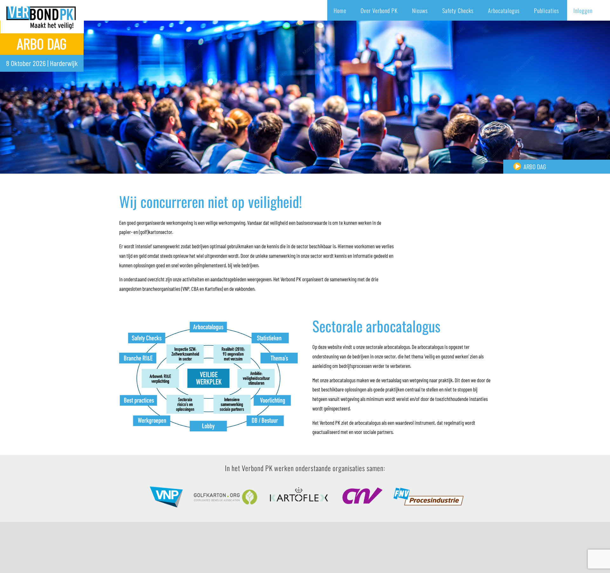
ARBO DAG (535, 166)
